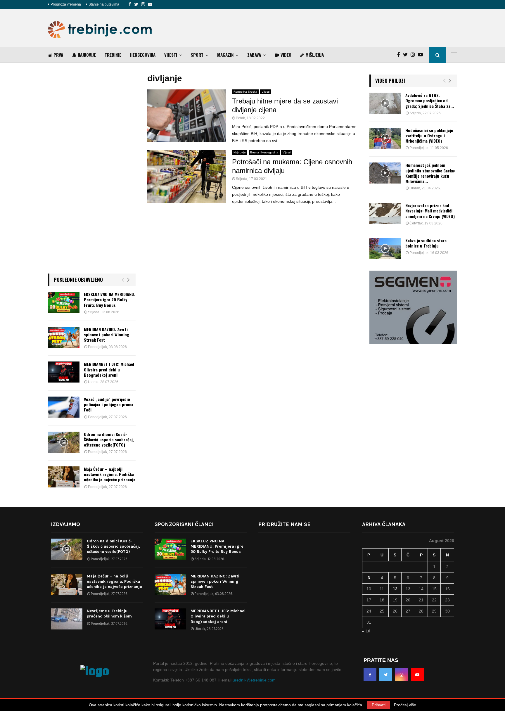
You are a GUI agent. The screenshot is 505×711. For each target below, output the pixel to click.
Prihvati (378, 705)
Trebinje (113, 54)
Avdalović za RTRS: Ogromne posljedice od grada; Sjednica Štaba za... (429, 100)
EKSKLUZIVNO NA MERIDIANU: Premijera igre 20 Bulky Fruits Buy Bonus (109, 299)
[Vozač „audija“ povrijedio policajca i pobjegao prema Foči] (63, 407)
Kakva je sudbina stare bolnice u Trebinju (426, 243)
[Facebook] (130, 4)
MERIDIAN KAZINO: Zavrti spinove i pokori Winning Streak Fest (106, 334)
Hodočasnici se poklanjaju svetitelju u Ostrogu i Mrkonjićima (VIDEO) (429, 135)
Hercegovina (142, 54)
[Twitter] (136, 4)
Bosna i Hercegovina (264, 152)
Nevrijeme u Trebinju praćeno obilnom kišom (109, 613)
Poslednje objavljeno (78, 279)
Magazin (225, 54)
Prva (58, 54)
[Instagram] (143, 4)
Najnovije (87, 54)
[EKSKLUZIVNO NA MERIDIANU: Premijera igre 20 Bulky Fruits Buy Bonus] (63, 302)
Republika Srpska (245, 91)
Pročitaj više (405, 705)
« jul (366, 631)
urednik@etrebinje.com (254, 680)
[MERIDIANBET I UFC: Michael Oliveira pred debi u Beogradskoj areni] (63, 372)
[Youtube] (150, 4)
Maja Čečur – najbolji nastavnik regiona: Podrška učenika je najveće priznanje (109, 474)
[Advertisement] (350, 28)
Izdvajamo (65, 524)
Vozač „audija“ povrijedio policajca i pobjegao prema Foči (108, 404)
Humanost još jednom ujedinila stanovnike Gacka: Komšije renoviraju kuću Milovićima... (430, 173)
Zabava (254, 54)
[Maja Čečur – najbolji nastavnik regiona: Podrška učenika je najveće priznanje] (63, 476)
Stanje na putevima (104, 4)
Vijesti (170, 54)
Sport (197, 54)
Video (286, 54)
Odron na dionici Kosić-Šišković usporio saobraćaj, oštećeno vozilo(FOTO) (109, 439)
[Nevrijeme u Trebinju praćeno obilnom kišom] (66, 618)
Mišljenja (314, 54)
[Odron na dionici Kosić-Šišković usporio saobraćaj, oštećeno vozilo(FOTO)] (63, 442)
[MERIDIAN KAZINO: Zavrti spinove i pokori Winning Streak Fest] (63, 337)
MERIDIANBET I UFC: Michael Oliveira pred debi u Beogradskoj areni (109, 369)
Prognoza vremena (66, 4)
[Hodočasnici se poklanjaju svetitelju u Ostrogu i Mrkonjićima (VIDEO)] (385, 138)
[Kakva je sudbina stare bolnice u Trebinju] (385, 248)
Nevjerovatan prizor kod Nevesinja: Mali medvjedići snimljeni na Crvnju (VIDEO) (430, 210)
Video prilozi (390, 80)
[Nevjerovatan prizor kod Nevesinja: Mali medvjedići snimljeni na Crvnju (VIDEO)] (385, 213)
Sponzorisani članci (184, 524)
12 (395, 589)
